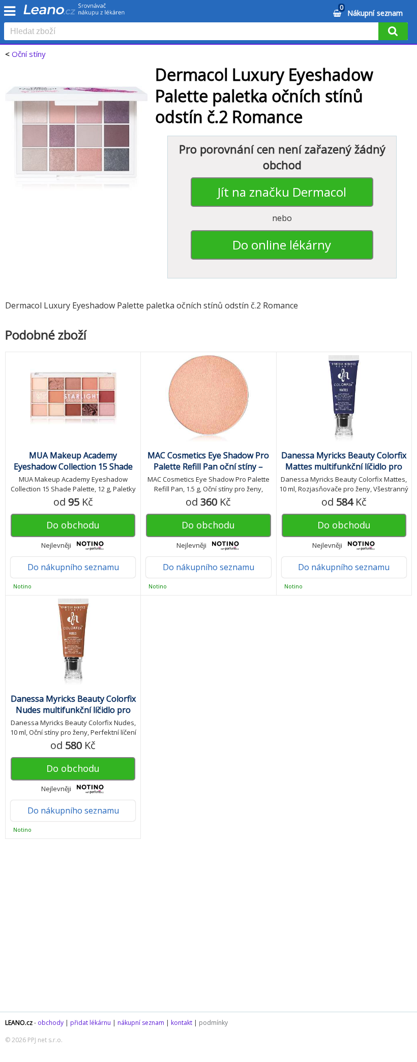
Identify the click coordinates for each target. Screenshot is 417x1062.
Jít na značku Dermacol (282, 191)
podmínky (213, 1022)
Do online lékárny (281, 244)
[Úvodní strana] (74, 12)
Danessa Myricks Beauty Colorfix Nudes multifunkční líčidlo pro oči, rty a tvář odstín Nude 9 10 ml (73, 710)
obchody (51, 1022)
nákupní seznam (140, 1022)
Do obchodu (73, 525)
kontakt (181, 1022)
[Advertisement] (208, 930)
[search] (193, 32)
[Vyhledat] (393, 31)
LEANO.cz (19, 1022)
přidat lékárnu (90, 1022)
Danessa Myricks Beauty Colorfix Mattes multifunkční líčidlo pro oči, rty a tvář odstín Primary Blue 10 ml (343, 472)
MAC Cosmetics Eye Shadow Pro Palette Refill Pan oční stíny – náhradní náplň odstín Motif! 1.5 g (208, 466)
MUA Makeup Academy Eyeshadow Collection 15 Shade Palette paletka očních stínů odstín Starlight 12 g (73, 472)
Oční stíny (29, 54)
